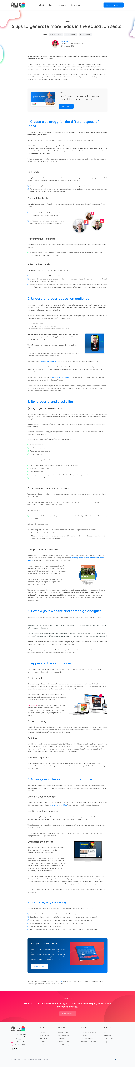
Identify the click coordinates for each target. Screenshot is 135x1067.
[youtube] (122, 1059)
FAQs (106, 1042)
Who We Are (44, 1035)
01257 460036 (20, 1045)
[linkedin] (116, 1059)
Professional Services (88, 1032)
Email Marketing (63, 1035)
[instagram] (119, 1059)
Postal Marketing (63, 1045)
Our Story (43, 1032)
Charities (84, 1035)
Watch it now (65, 106)
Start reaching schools (113, 5)
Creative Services (64, 1042)
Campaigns (62, 5)
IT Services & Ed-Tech (88, 1042)
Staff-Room (61, 1039)
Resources (107, 1035)
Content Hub (75, 5)
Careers (42, 1042)
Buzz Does (43, 1039)
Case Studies (108, 1039)
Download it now (39, 966)
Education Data (63, 1032)
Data (50, 5)
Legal (42, 1045)
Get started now (66, 1013)
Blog (105, 1032)
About (41, 5)
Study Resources (87, 1039)
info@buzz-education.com (73, 1003)
